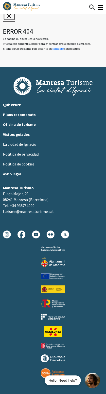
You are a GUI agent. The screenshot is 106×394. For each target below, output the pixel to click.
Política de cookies (19, 164)
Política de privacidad (21, 154)
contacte (58, 49)
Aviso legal (12, 174)
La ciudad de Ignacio (19, 144)
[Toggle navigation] (100, 7)
